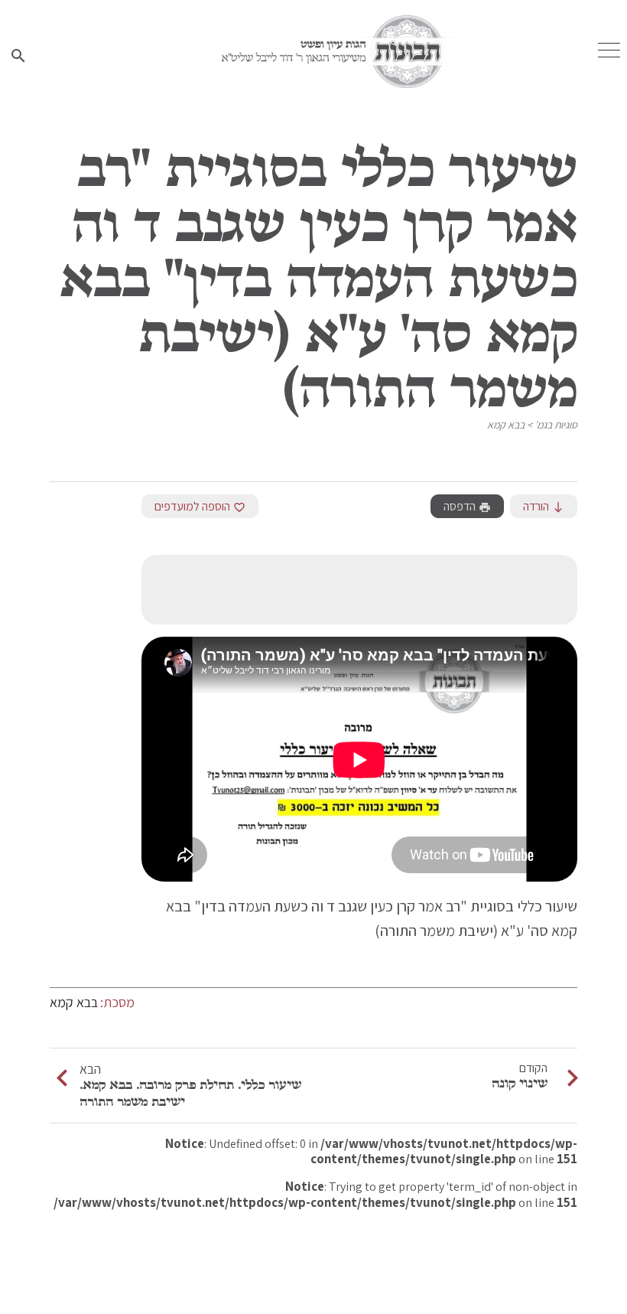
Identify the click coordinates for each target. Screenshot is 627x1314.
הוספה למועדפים (199, 506)
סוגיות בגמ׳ (555, 425)
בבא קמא (506, 425)
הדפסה (467, 506)
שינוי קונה (519, 1082)
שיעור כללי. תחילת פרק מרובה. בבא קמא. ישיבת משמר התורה (190, 1093)
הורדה (543, 506)
